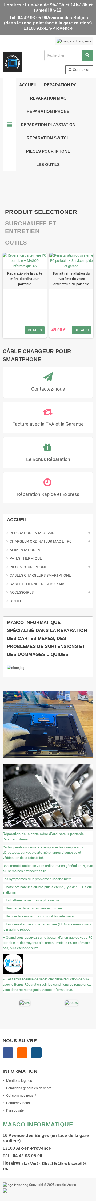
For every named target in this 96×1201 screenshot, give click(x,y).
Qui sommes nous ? (21, 1095)
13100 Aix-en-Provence (27, 1148)
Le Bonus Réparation (48, 459)
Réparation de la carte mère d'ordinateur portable (24, 279)
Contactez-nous (48, 389)
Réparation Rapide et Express (48, 494)
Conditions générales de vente (28, 1088)
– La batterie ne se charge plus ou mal (31, 900)
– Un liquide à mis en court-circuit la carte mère (38, 916)
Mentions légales (19, 1081)
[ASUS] (71, 1003)
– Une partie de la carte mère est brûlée (32, 908)
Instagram (36, 1052)
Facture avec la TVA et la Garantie (48, 424)
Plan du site (15, 1110)
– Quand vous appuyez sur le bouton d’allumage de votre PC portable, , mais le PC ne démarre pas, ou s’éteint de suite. (48, 942)
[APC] (24, 1003)
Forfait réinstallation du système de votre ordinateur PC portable (71, 279)
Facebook (8, 1052)
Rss (22, 1052)
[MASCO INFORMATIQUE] (12, 61)
